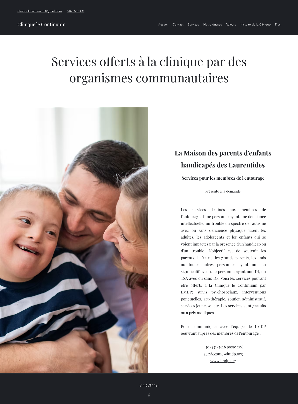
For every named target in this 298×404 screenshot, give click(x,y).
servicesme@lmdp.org (223, 353)
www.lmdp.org (223, 360)
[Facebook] (149, 395)
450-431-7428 (215, 346)
